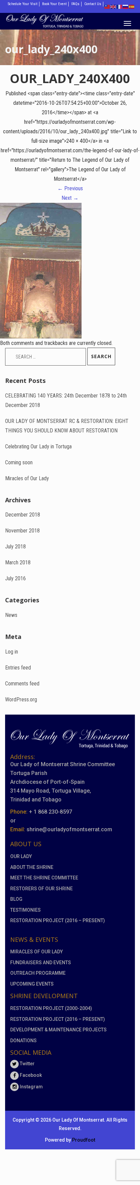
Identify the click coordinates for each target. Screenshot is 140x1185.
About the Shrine (31, 867)
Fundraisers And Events (40, 962)
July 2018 (15, 546)
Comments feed (22, 683)
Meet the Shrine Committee (44, 877)
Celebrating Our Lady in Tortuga (38, 446)
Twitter (27, 1063)
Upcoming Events (32, 984)
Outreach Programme (38, 973)
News (11, 615)
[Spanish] (132, 6)
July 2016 (15, 578)
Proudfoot (83, 1140)
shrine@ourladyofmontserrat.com (69, 829)
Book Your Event (54, 4)
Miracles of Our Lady (27, 478)
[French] (120, 6)
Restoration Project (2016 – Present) (57, 920)
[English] (113, 6)
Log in (11, 651)
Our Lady (21, 856)
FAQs (75, 4)
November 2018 (22, 530)
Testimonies (25, 910)
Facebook (30, 1075)
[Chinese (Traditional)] (107, 6)
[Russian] (126, 6)
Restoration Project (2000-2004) (51, 1008)
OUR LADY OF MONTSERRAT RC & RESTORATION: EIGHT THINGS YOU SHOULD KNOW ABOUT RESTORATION (66, 426)
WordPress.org (21, 699)
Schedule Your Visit (22, 4)
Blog (16, 899)
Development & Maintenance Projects (58, 1029)
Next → (70, 198)
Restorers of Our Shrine (41, 888)
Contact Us (92, 4)
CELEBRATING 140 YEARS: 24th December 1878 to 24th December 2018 (66, 400)
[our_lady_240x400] (41, 270)
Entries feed (18, 667)
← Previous (70, 188)
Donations (23, 1040)
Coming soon (19, 462)
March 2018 (18, 562)
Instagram (31, 1086)
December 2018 (22, 514)
